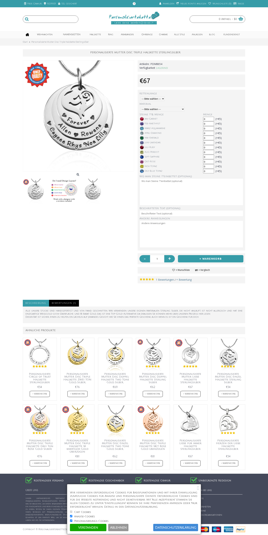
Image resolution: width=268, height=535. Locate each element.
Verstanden (88, 527)
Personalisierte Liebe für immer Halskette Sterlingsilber (190, 444)
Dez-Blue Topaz (153, 171)
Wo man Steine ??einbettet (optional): (165, 176)
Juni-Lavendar (152, 142)
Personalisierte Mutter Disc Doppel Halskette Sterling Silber (153, 378)
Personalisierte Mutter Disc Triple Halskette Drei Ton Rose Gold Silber (39, 444)
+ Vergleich (204, 270)
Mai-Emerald (152, 138)
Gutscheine (199, 511)
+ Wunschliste (183, 270)
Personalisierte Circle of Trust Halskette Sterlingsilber (40, 378)
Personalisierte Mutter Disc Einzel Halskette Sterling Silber (228, 378)
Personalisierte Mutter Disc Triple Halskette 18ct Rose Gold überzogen (152, 444)
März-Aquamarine (155, 128)
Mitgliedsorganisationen (207, 515)
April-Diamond (153, 133)
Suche (195, 502)
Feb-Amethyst (152, 123)
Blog (195, 519)
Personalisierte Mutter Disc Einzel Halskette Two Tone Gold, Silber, (115, 444)
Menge (207, 114)
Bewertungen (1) (64, 303)
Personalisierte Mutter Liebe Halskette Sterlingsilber (190, 378)
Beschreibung (36, 303)
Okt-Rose (150, 161)
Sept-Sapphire (152, 157)
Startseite (198, 498)
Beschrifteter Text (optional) (159, 208)
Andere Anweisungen (154, 218)
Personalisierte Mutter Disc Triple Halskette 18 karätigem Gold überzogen (77, 446)
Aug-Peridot (152, 152)
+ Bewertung (184, 279)
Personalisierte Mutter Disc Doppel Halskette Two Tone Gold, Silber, (115, 378)
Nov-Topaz (151, 166)
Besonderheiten (201, 507)
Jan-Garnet (151, 119)
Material (145, 104)
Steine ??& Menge (152, 114)
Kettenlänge (148, 93)
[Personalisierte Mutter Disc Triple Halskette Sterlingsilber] (78, 116)
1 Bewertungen (165, 279)
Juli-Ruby (150, 147)
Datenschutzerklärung (175, 527)
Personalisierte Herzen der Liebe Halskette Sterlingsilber (228, 444)
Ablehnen (118, 527)
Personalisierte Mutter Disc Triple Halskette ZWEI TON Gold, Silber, (77, 378)
